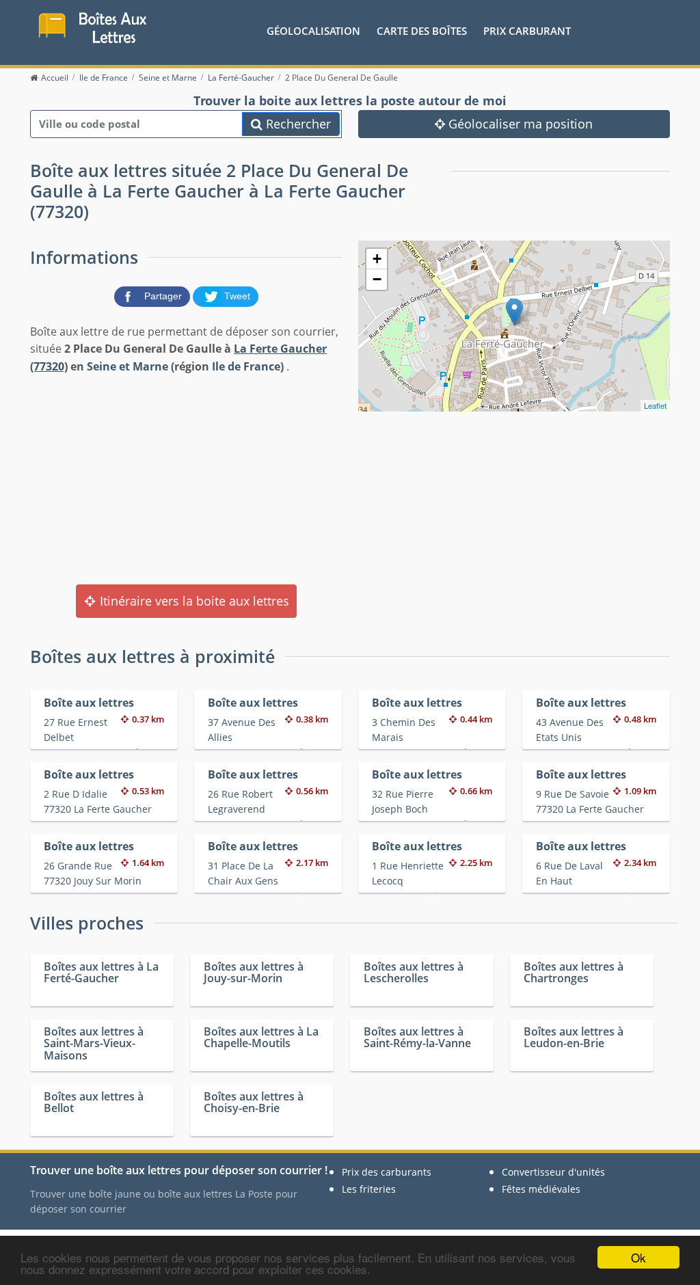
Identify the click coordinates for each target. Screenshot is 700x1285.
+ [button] (377, 258)
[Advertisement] (186, 477)
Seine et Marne (127, 366)
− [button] (377, 279)
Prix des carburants (386, 1171)
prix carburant (527, 31)
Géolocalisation (313, 31)
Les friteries (369, 1188)
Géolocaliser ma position (519, 124)
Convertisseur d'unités (553, 1171)
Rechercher (296, 124)
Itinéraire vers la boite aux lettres (192, 601)
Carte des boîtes (422, 31)
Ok (638, 1257)
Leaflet (655, 405)
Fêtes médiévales (541, 1188)
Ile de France (246, 366)
